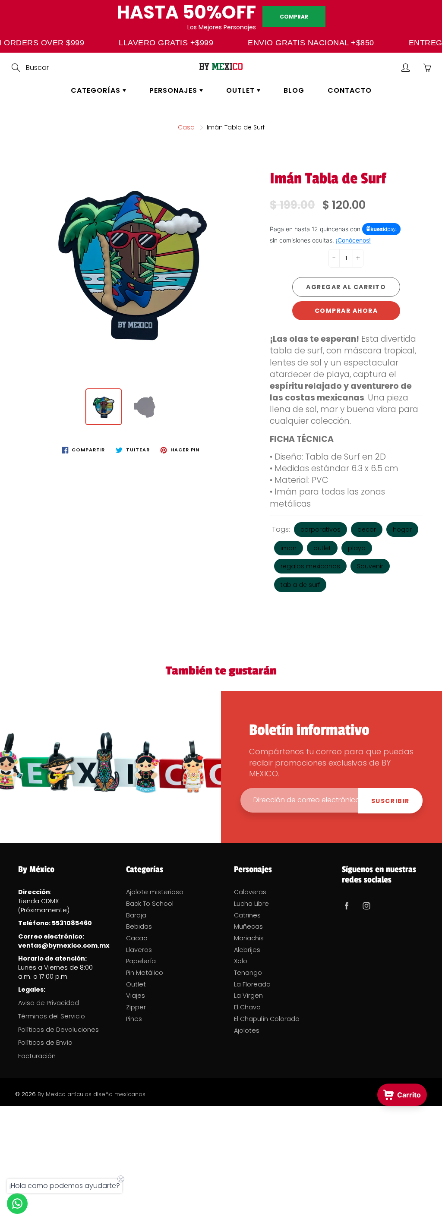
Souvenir (370, 566)
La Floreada (252, 984)
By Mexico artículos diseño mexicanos (91, 1094)
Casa (186, 127)
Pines (134, 1019)
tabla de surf (300, 584)
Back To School (150, 903)
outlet (322, 548)
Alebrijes (247, 949)
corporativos (320, 529)
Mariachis (249, 938)
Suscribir (390, 801)
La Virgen (248, 995)
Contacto (350, 90)
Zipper (136, 1007)
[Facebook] (346, 905)
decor (366, 529)
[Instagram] (366, 905)
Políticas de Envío (45, 1042)
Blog (294, 90)
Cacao (137, 938)
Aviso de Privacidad (48, 1003)
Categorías (97, 90)
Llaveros (139, 949)
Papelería (141, 961)
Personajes (174, 90)
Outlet (241, 90)
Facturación (37, 1056)
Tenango (248, 972)
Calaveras (250, 892)
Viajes (135, 995)
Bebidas (139, 926)
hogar (402, 529)
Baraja (136, 915)
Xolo (240, 961)
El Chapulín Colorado (267, 1019)
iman (289, 548)
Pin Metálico (144, 972)
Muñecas (248, 926)
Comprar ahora (346, 310)
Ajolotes (246, 1030)
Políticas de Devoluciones (58, 1029)
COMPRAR (294, 16)
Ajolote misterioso (154, 892)
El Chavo (247, 1007)
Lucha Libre (251, 903)
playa (357, 548)
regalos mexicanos (310, 566)
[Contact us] (17, 1203)
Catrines (247, 915)
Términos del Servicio (51, 1016)
